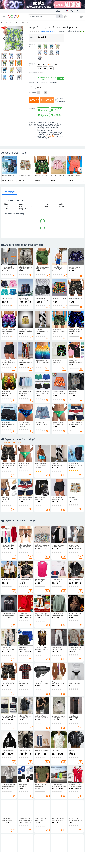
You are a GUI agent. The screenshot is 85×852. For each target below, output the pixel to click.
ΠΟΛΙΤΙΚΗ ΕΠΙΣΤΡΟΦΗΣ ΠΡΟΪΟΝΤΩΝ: (33, 124)
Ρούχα (7, 23)
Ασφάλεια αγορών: (32, 109)
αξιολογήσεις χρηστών (47, 31)
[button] (4, 15)
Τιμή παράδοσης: (33, 87)
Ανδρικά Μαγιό (26, 23)
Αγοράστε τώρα (34, 100)
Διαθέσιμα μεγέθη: (32, 64)
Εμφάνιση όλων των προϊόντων (11, 442)
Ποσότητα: (32, 92)
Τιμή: (31, 37)
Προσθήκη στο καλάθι (47, 100)
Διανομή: (32, 82)
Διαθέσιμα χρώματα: (32, 45)
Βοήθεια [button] (57, 11)
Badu (2, 23)
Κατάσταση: (32, 72)
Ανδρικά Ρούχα (16, 23)
